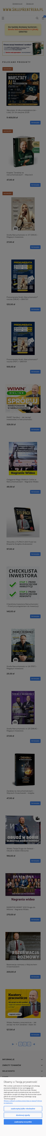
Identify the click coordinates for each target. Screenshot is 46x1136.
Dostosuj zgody (23, 1115)
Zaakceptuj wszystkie (23, 1122)
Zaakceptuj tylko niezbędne (23, 1109)
